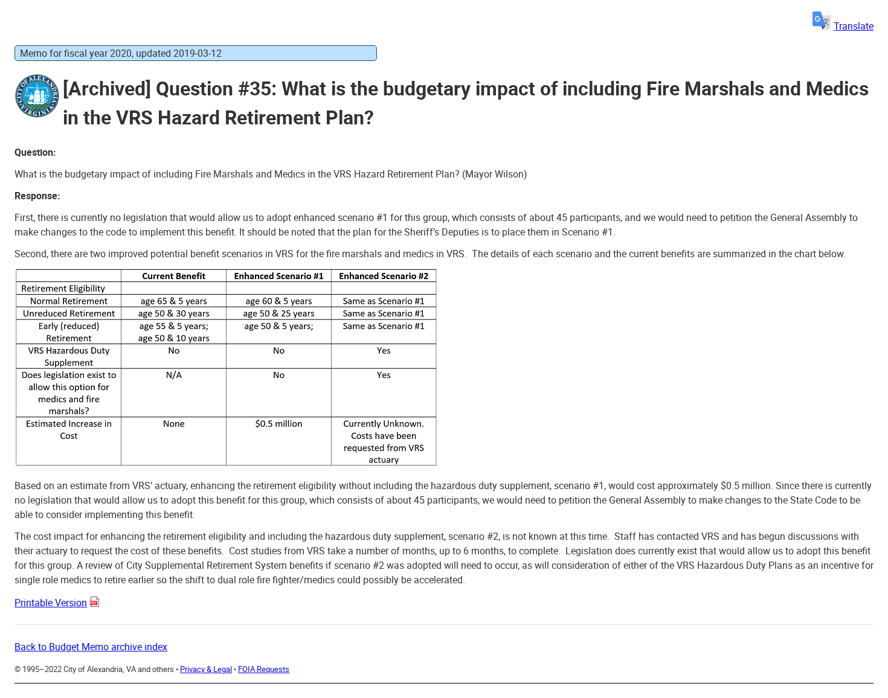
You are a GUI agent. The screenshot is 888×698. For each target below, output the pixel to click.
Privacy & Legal (206, 669)
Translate (854, 26)
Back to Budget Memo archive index (90, 646)
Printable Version (50, 602)
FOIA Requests (263, 669)
